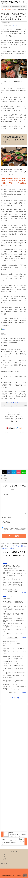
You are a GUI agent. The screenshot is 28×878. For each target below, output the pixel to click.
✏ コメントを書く (14, 698)
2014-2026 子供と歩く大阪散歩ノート (15, 875)
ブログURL (6, 522)
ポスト (4, 472)
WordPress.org (6, 859)
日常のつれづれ (6, 25)
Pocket (18, 472)
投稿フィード (6, 856)
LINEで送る (24, 472)
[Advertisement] (14, 450)
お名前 (7, 517)
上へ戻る (25, 876)
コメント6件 (16, 25)
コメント (5, 494)
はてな (13, 472)
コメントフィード (7, 858)
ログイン (5, 854)
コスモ (4, 596)
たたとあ (5, 563)
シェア (8, 472)
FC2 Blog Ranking (5, 863)
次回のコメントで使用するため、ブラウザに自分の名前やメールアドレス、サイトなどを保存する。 (15, 530)
